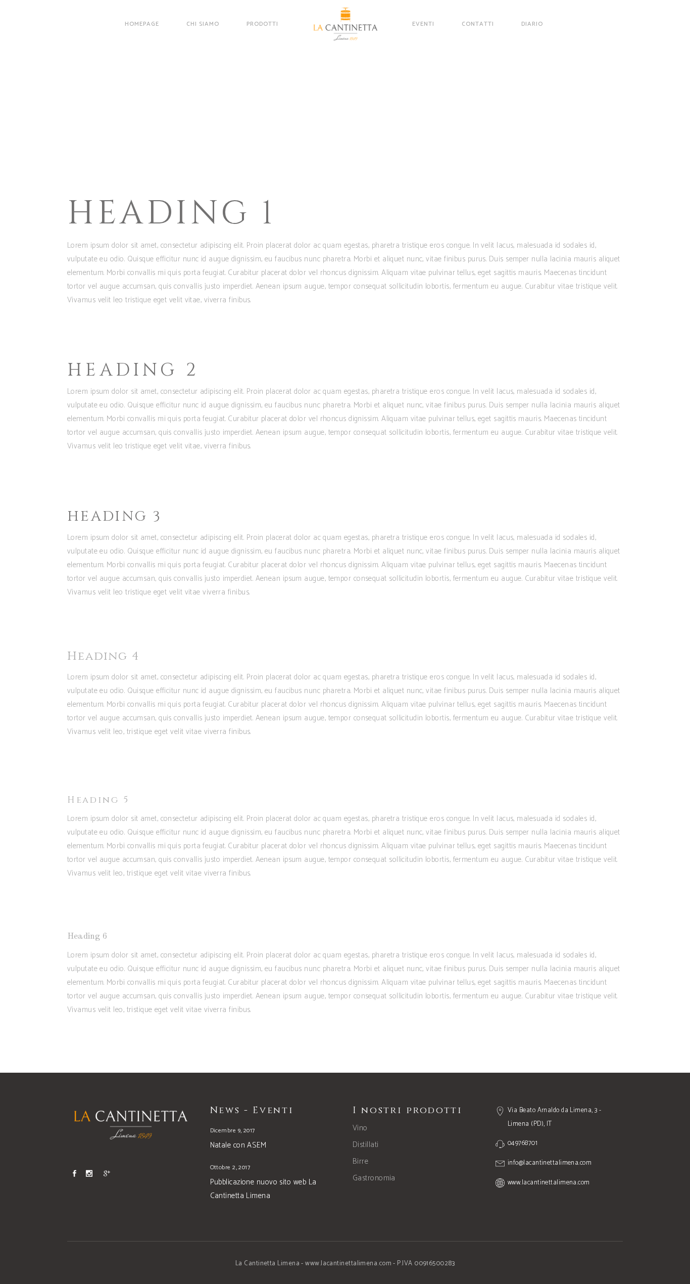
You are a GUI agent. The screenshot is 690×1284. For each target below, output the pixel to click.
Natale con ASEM (238, 1145)
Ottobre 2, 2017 (230, 1167)
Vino (360, 1128)
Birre (360, 1161)
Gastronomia (374, 1178)
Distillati (366, 1144)
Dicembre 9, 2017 (232, 1130)
